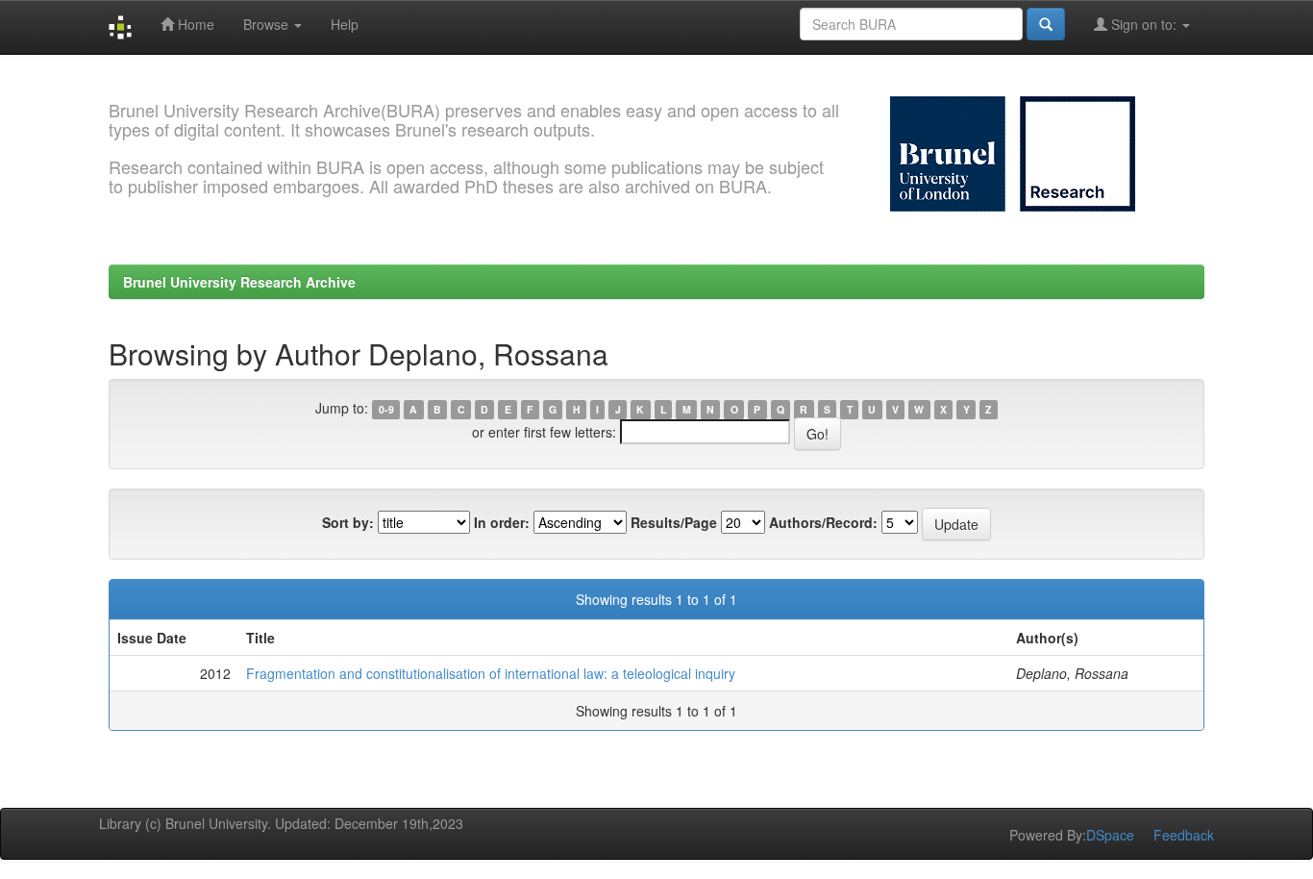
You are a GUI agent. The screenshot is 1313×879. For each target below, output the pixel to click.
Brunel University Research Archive (239, 281)
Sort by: (348, 522)
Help (345, 24)
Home (194, 24)
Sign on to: (1143, 24)
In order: (502, 522)
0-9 (386, 409)
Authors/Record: (823, 522)
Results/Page (674, 522)
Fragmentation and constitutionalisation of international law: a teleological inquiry (490, 673)
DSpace (1110, 834)
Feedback (1183, 834)
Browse (267, 24)
